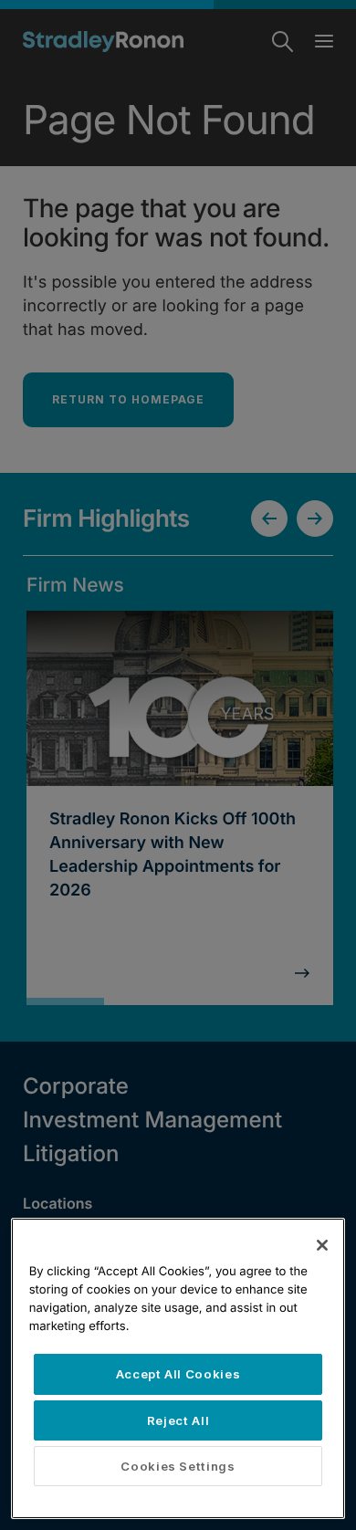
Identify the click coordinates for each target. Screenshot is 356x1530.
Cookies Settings (178, 1466)
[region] (178, 1368)
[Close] (322, 1245)
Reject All (178, 1420)
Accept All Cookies (178, 1374)
